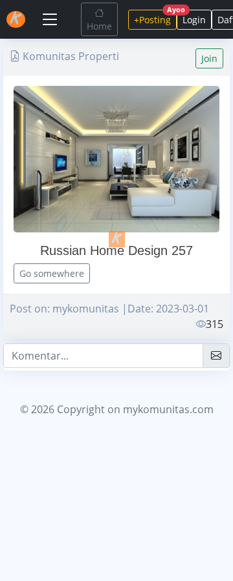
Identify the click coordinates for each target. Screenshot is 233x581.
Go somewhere (51, 273)
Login (194, 20)
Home (99, 26)
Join (209, 58)
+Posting (155, 18)
